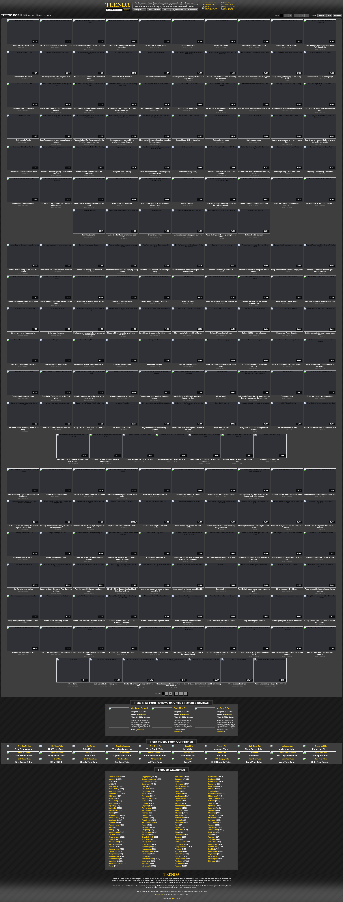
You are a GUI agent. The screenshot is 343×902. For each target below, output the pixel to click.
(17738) (181, 813)
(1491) (113, 839)
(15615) (215, 786)
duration (337, 15)
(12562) (149, 866)
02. (208, 4)
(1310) (117, 837)
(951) (148, 791)
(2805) (148, 835)
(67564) (148, 854)
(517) (213, 837)
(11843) (149, 844)
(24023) (116, 861)
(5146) (149, 832)
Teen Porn (142, 712)
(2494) (215, 854)
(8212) (117, 863)
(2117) (214, 832)
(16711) (182, 854)
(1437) (115, 801)
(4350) (148, 796)
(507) (179, 782)
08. (228, 6)
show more (140, 730)
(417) (182, 796)
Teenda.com (159, 895)
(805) (148, 818)
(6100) (182, 842)
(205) (116, 832)
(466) (146, 856)
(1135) (115, 820)
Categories (138, 10)
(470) (149, 847)
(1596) (182, 786)
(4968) (116, 849)
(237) (214, 784)
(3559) (214, 791)
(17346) (114, 830)
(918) (150, 823)
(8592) (150, 851)
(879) (181, 830)
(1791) (116, 818)
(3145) (148, 827)
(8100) (214, 789)
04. (209, 8)
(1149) (214, 808)
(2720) (114, 798)
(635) (115, 791)
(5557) (148, 789)
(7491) (181, 794)
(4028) (149, 849)
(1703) (179, 791)
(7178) (180, 801)
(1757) (116, 842)
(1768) (213, 849)
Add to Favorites (154, 10)
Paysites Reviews (179, 10)
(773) (181, 863)
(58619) (117, 815)
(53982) (115, 823)
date (329, 15)
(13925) (149, 782)
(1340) (181, 851)
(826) (146, 786)
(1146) (147, 815)
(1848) (182, 777)
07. (227, 4)
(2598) (215, 815)
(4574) (115, 796)
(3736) (182, 861)
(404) (112, 827)
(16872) (212, 835)
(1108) (113, 782)
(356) (214, 839)
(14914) (147, 794)
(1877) (182, 835)
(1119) (112, 784)
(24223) (115, 779)
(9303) (181, 856)
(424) (214, 861)
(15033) (183, 806)
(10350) (151, 859)
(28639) (115, 808)
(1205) (214, 810)
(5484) (215, 844)
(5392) (215, 823)
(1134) (182, 859)
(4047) (182, 784)
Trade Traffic (176, 898)
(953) (115, 851)
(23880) (114, 813)
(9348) (149, 784)
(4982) (215, 777)
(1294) (114, 835)
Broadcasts (192, 10)
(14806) (116, 789)
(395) (180, 789)
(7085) (182, 779)
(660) (115, 844)
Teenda (171, 873)
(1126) (148, 861)
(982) (147, 813)
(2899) (180, 837)
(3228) (149, 842)
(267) (178, 825)
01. (209, 3)
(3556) (216, 856)
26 (302, 15)
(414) (215, 859)
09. (227, 8)
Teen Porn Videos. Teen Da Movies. (117, 4)
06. (225, 3)
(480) (181, 823)
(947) (113, 866)
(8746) (114, 806)
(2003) (149, 808)
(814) (114, 803)
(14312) (183, 798)
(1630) (149, 798)
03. (207, 6)
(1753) (181, 815)
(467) (181, 810)
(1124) (215, 847)
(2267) (183, 847)
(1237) (214, 820)
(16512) (213, 803)
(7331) (214, 813)
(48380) (117, 777)
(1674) (148, 803)
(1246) (179, 832)
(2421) (114, 847)
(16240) (181, 866)
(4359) (148, 830)
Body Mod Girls (181, 708)
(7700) (147, 801)
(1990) (180, 827)
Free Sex (166, 10)
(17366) (116, 786)
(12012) (216, 830)
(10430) (148, 806)
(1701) (181, 803)
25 (296, 15)
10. (227, 10)
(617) (147, 839)
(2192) (117, 794)
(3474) (215, 796)
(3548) (148, 863)
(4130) (116, 825)
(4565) (214, 779)
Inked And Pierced (139, 708)
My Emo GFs (223, 708)
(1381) (115, 810)
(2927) (214, 818)
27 (307, 15)
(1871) (147, 825)
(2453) (214, 806)
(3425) (181, 849)
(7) (115, 859)
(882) (216, 798)
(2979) (182, 818)
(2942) (117, 856)
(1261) (214, 825)
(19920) (149, 777)
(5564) (179, 839)
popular (322, 15)
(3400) (214, 801)
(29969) (215, 827)
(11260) (181, 808)
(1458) (149, 810)
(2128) (216, 794)
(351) (214, 842)
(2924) (149, 820)
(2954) (181, 844)
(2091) (150, 837)
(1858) (116, 854)
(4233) (151, 779)
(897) (215, 782)
